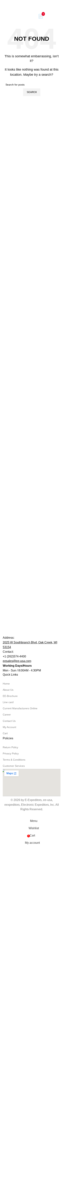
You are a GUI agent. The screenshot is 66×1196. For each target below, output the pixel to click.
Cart (5, 988)
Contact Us (9, 976)
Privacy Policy (11, 1008)
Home (6, 938)
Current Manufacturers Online (20, 963)
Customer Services (14, 1021)
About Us (8, 945)
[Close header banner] (4, 4)
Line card (8, 957)
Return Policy (10, 1002)
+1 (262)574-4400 (14, 911)
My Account (9, 982)
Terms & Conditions (14, 1014)
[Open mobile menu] (4, 16)
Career (7, 970)
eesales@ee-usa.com (17, 916)
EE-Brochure (10, 951)
